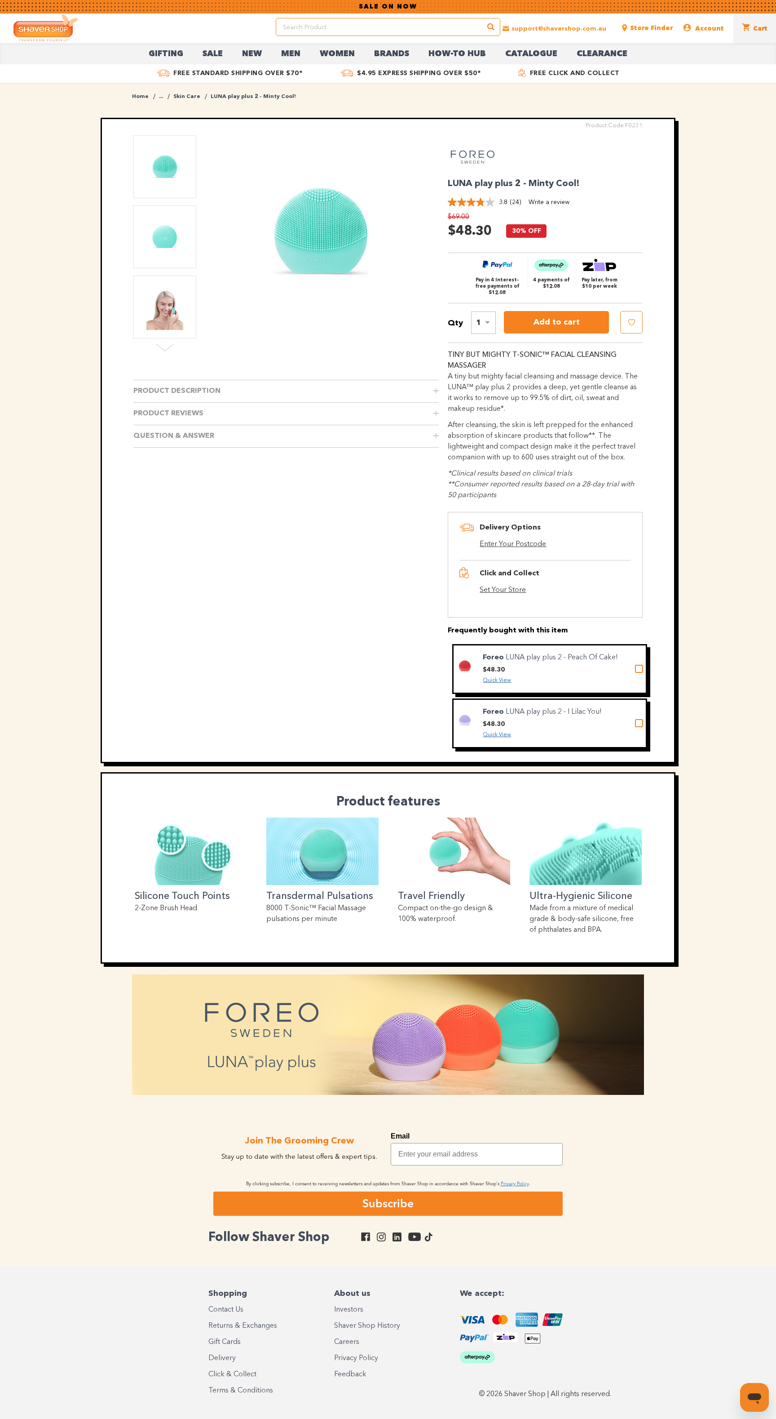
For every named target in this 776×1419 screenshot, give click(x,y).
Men (290, 54)
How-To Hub (457, 54)
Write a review (549, 202)
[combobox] (483, 322)
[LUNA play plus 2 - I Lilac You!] (465, 721)
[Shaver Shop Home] (45, 27)
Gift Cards (224, 1342)
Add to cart (557, 322)
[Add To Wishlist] (631, 322)
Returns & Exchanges (242, 1326)
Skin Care (186, 96)
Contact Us (225, 1309)
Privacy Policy (356, 1358)
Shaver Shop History (367, 1326)
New (252, 54)
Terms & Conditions (240, 1390)
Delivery (222, 1358)
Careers (346, 1342)
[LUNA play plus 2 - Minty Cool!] (321, 231)
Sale (213, 54)
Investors (348, 1309)
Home (140, 96)
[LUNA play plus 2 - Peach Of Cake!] (465, 666)
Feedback (350, 1374)
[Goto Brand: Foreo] (472, 168)
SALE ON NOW (388, 7)
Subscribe (388, 1203)
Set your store (503, 590)
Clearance (602, 54)
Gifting (166, 54)
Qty (455, 323)
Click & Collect (232, 1374)
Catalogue (531, 54)
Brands (391, 54)
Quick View (497, 680)
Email (400, 1136)
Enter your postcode (513, 544)
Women (337, 54)
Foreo (494, 657)
